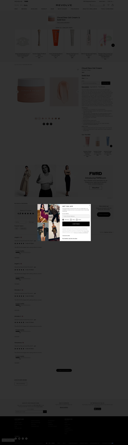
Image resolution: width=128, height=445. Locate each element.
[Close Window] (89, 205)
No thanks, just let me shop (69, 238)
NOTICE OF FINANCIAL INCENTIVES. (81, 232)
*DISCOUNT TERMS (66, 235)
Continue (76, 224)
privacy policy (86, 231)
